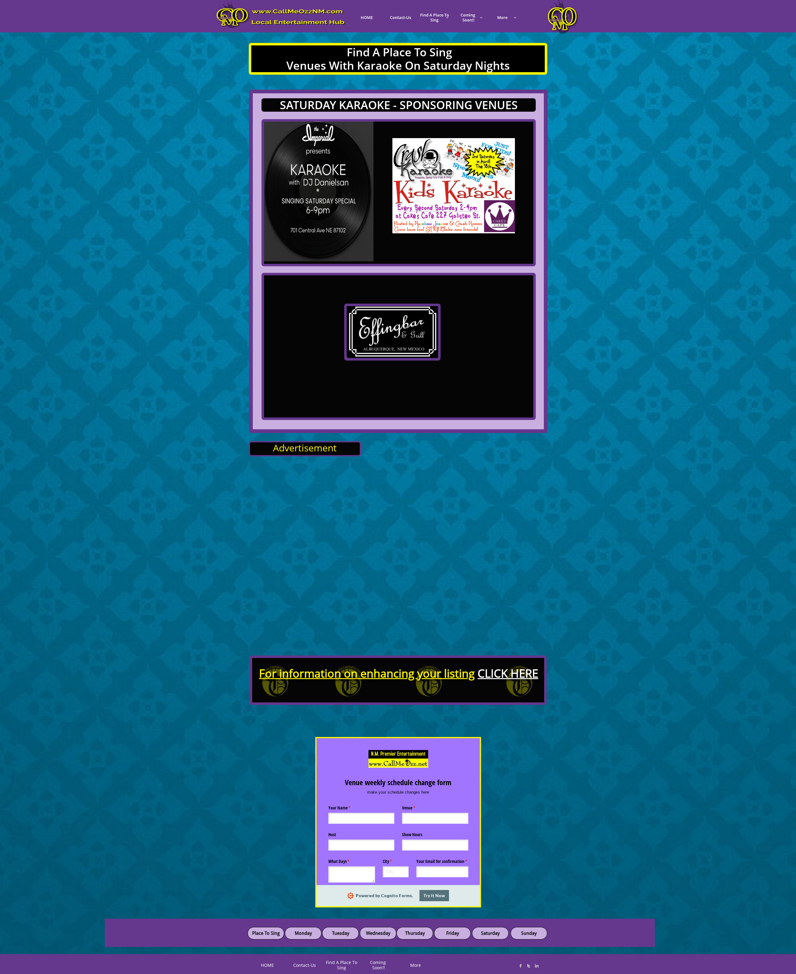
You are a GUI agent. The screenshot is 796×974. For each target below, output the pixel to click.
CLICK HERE (508, 673)
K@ (472, 962)
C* (453, 963)
